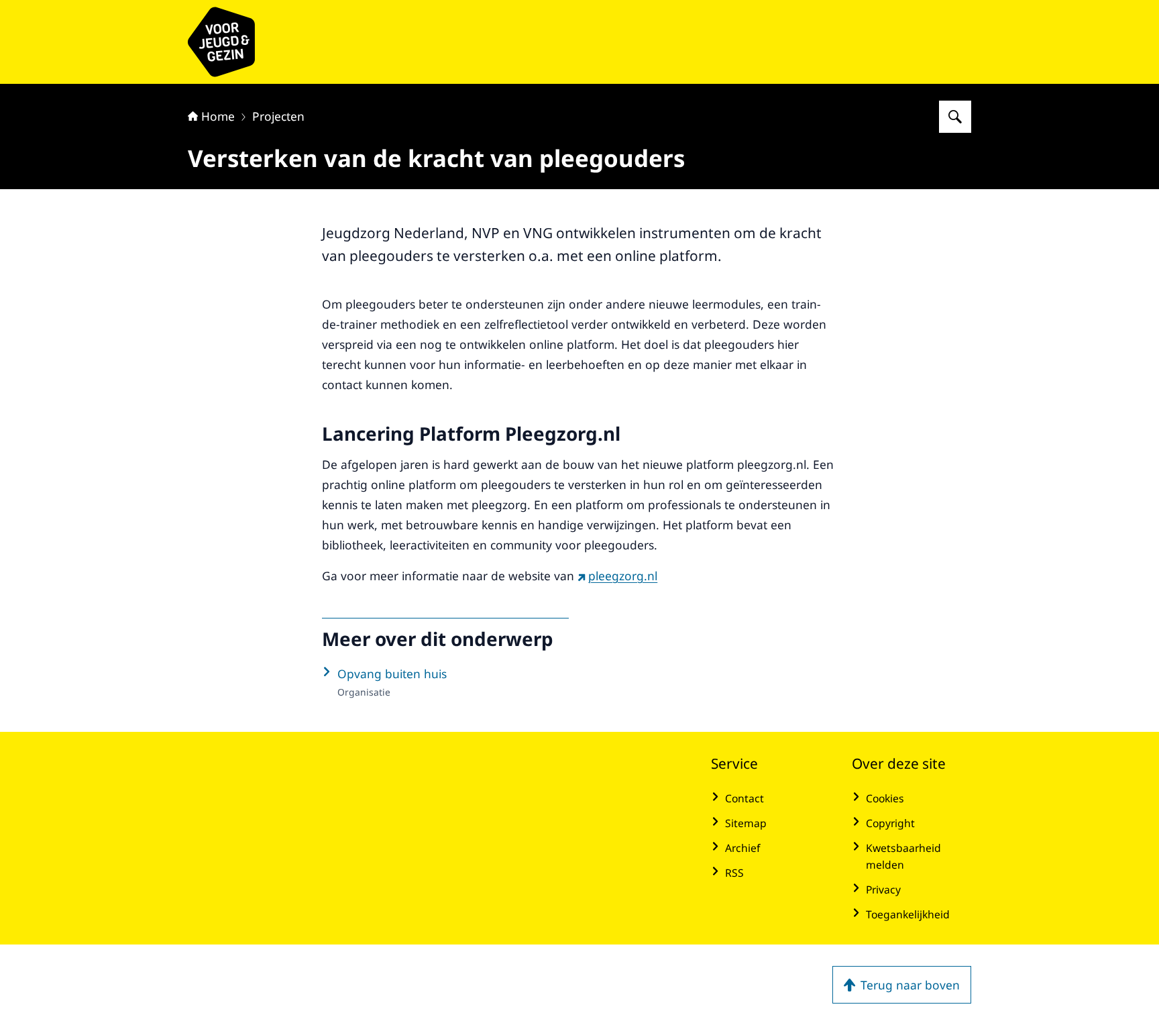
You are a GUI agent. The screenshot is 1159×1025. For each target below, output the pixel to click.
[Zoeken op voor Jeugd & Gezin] (955, 117)
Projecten (278, 116)
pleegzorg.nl (622, 576)
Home (218, 116)
